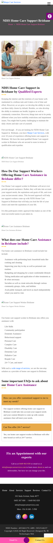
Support (28, 490)
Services (19, 490)
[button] (49, 16)
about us (41, 467)
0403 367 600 (19, 500)
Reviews (36, 490)
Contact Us (46, 490)
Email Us (13, 540)
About (11, 490)
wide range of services (21, 368)
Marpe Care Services (35, 133)
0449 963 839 (24, 464)
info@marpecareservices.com (14, 467)
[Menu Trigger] (49, 4)
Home (10, 24)
